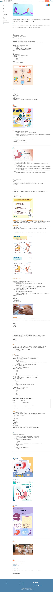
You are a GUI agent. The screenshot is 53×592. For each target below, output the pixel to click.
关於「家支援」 (7, 582)
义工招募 (22, 589)
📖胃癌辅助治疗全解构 (15, 479)
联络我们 (34, 581)
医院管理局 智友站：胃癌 (16, 565)
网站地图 (31, 589)
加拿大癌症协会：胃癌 (15, 568)
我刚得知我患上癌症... (16, 3)
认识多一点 (20, 581)
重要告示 (27, 589)
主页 (6, 581)
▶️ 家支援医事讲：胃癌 (15, 542)
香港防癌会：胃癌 (15, 564)
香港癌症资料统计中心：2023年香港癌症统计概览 (19, 561)
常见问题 (24, 589)
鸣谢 (28, 589)
